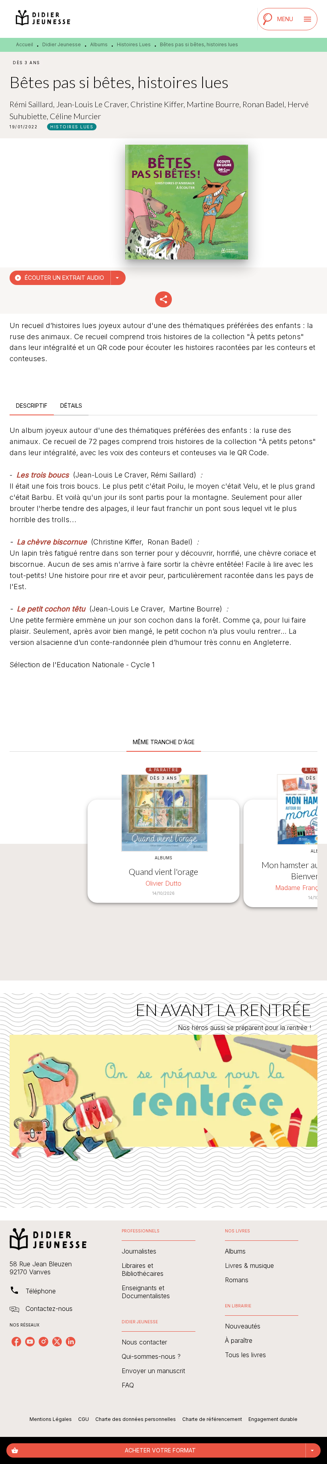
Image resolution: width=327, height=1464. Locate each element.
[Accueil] (43, 19)
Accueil (24, 44)
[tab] (32, 405)
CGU (83, 1419)
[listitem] (16, 1341)
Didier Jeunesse (61, 44)
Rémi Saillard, (33, 104)
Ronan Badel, (265, 104)
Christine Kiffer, (158, 104)
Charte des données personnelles (135, 1419)
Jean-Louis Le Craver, (93, 104)
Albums (99, 44)
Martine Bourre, (214, 104)
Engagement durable (272, 1419)
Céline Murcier (75, 116)
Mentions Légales (51, 1419)
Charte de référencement (212, 1419)
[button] (72, 126)
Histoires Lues (134, 44)
